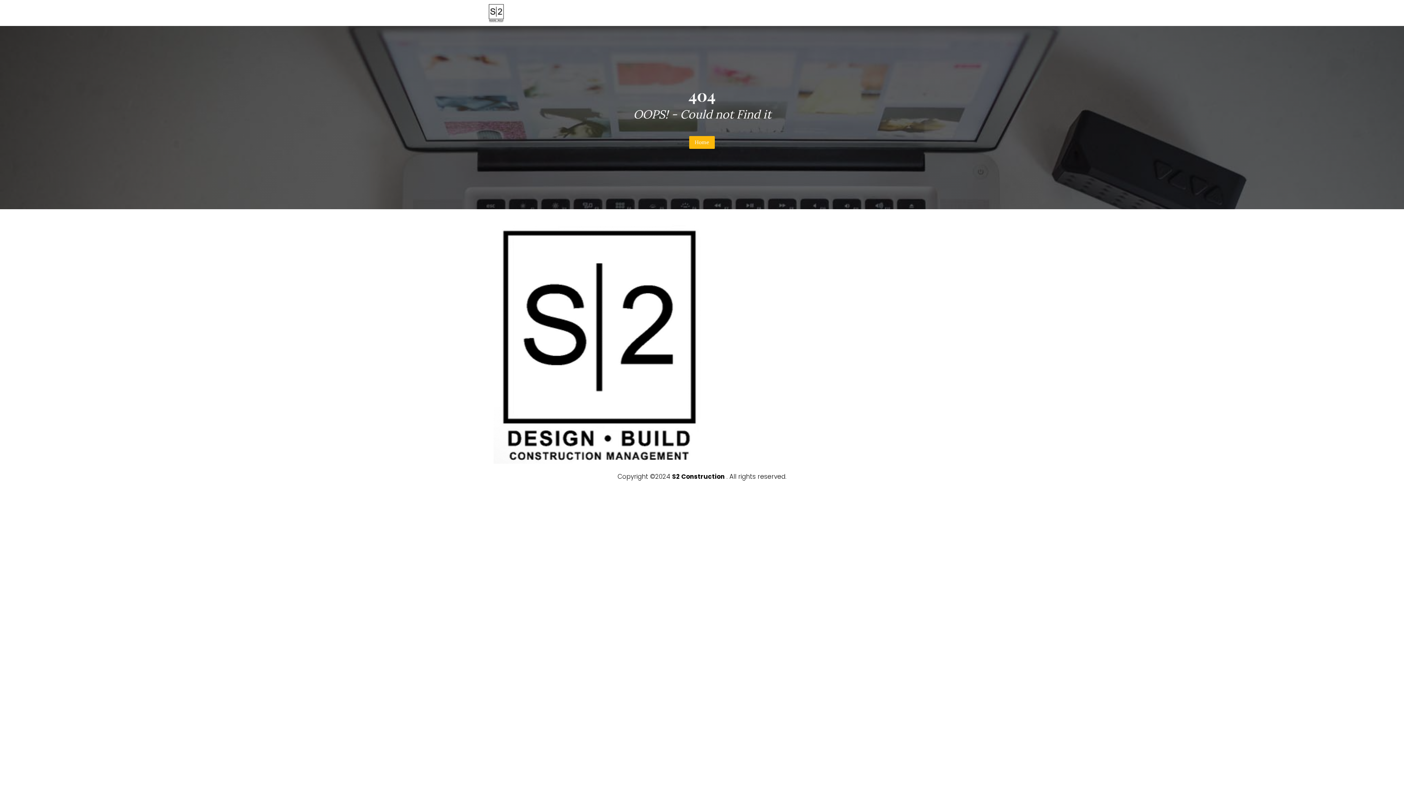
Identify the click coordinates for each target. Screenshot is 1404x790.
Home (702, 142)
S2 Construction (698, 476)
